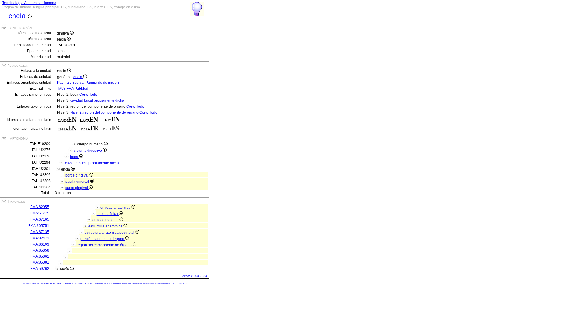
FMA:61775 (39, 213)
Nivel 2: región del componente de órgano (104, 112)
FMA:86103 (39, 244)
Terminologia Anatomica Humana (29, 3)
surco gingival (77, 188)
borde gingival (77, 175)
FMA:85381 (39, 262)
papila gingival (77, 181)
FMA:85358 (39, 250)
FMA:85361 (39, 256)
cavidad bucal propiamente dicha (97, 100)
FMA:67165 (39, 219)
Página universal (71, 82)
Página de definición (102, 82)
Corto (83, 94)
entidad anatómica (115, 207)
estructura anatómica (105, 226)
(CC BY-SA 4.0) (179, 283)
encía (78, 77)
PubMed (81, 88)
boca (74, 157)
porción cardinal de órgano (102, 239)
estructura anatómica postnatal (110, 232)
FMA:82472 (39, 238)
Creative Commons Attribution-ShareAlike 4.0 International (140, 283)
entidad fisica (108, 214)
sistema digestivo (88, 150)
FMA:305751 (38, 226)
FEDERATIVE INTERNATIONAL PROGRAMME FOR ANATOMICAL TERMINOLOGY (66, 283)
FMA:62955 (39, 207)
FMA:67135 (39, 232)
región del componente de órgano (105, 245)
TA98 (61, 88)
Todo (93, 94)
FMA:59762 (39, 269)
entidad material (105, 220)
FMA (70, 88)
